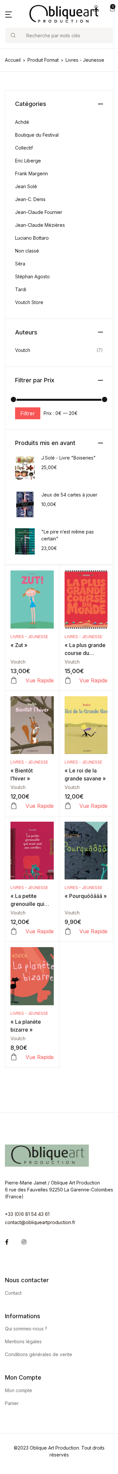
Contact (13, 1293)
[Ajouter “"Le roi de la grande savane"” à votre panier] (68, 806)
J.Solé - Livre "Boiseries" (68, 458)
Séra (20, 263)
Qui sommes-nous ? (26, 1328)
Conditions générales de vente (38, 1354)
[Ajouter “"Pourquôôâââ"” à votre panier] (68, 931)
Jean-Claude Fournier (38, 212)
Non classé (27, 251)
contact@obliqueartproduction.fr (40, 1222)
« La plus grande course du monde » (85, 653)
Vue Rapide (40, 680)
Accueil (13, 60)
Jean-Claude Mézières (40, 225)
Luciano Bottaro (32, 238)
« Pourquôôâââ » (86, 896)
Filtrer (27, 413)
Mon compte (18, 1390)
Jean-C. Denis (30, 199)
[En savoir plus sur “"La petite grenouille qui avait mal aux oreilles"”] (13, 931)
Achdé (22, 122)
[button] (96, 8)
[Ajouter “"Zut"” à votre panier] (13, 680)
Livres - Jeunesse (29, 636)
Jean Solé (26, 186)
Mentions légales (23, 1341)
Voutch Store (29, 302)
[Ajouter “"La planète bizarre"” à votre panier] (13, 1057)
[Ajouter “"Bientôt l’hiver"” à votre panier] (13, 806)
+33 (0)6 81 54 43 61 (27, 1214)
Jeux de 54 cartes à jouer (69, 494)
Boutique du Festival (37, 135)
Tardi (20, 289)
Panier (12, 1403)
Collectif (24, 148)
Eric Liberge (28, 160)
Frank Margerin (31, 173)
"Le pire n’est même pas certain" (67, 535)
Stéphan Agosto (32, 276)
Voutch (18, 662)
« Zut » (19, 645)
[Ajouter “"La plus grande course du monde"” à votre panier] (68, 680)
